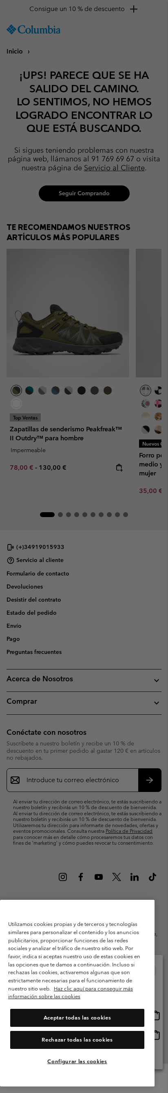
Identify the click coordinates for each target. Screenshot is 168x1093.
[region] (77, 993)
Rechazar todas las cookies (77, 1039)
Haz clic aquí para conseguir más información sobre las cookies (70, 992)
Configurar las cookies (77, 1061)
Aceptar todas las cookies (77, 1017)
